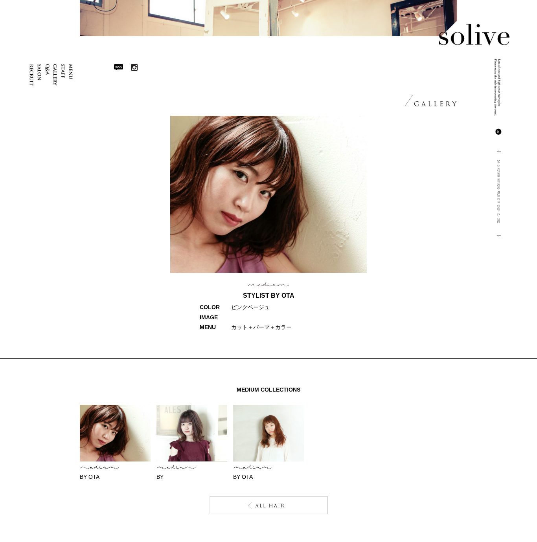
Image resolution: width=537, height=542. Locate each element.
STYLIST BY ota (268, 295)
